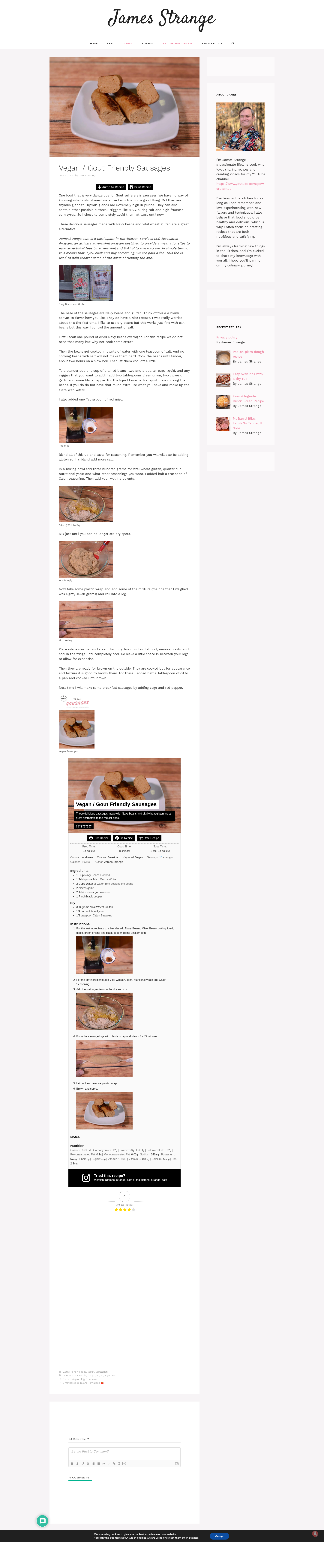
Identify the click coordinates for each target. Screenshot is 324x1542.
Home (94, 43)
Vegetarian (102, 1371)
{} (119, 1463)
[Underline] (82, 1463)
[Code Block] (109, 1463)
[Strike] (88, 1463)
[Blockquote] (103, 1463)
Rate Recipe (151, 838)
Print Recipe (142, 187)
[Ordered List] (93, 1463)
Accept (219, 1536)
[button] (77, 826)
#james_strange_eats (154, 1179)
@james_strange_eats (118, 1179)
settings (194, 1538)
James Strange (162, 18)
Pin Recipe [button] (126, 838)
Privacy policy (212, 43)
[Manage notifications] (315, 1534)
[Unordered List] (98, 1463)
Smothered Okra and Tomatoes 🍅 (83, 1382)
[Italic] (77, 1463)
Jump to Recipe (112, 187)
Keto (110, 43)
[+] (124, 1463)
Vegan (128, 43)
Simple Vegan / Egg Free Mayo (80, 1379)
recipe (91, 1375)
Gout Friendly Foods (177, 43)
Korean (147, 43)
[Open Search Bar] (233, 43)
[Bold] (72, 1463)
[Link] (114, 1463)
